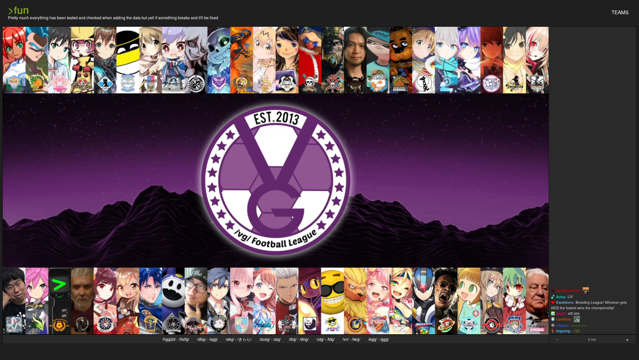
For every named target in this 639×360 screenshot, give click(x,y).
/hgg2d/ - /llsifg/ (175, 339)
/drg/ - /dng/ (299, 339)
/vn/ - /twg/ (351, 339)
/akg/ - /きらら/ (238, 339)
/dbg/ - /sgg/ (207, 339)
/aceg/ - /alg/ (270, 339)
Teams (620, 12)
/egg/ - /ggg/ (378, 339)
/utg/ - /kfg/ (325, 339)
